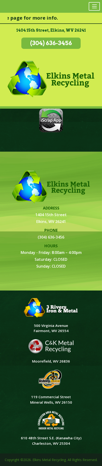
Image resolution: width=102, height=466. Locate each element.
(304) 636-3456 (51, 43)
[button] (94, 6)
